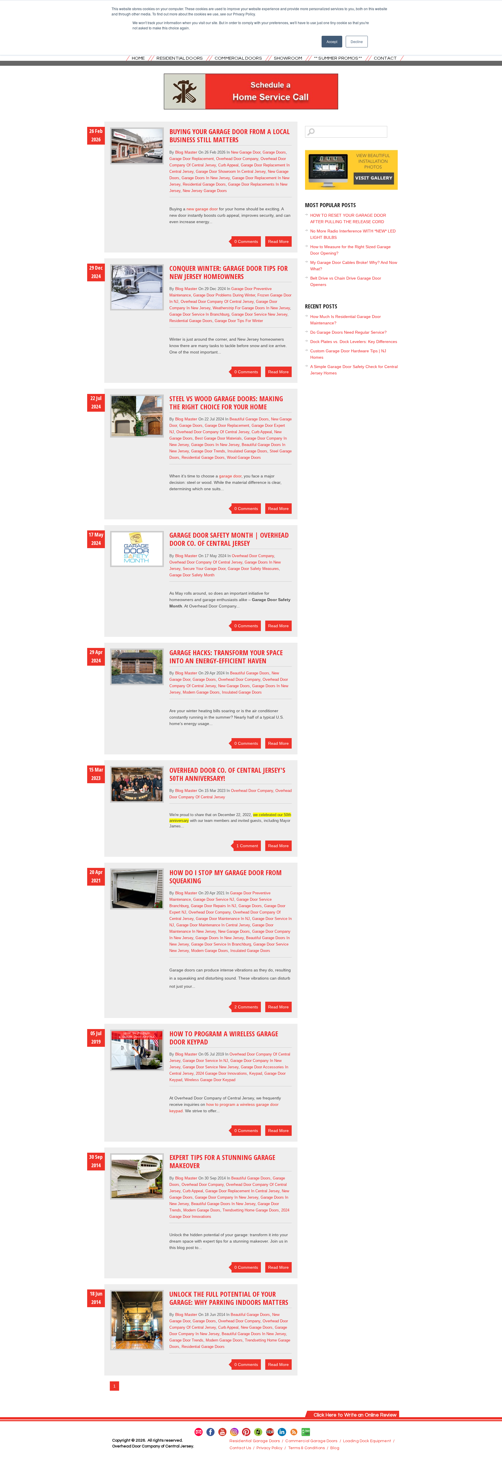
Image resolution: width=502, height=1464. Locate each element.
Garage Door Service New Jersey (259, 314)
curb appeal (228, 165)
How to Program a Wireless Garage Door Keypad (223, 1038)
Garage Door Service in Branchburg (199, 314)
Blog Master (186, 152)
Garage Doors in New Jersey (206, 178)
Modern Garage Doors (201, 692)
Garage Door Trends (208, 451)
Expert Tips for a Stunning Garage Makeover (222, 1161)
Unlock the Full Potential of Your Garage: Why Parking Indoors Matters (228, 1298)
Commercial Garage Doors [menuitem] (311, 1441)
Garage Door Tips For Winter (239, 321)
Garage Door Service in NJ (205, 1060)
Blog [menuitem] (334, 1448)
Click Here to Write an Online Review (355, 1415)
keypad (255, 1073)
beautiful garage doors (249, 419)
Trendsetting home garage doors (251, 1210)
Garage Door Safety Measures (253, 568)
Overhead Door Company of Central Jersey (217, 301)
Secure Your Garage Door (204, 568)
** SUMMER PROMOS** (338, 58)
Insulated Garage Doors (247, 451)
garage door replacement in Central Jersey (242, 1191)
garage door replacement (191, 159)
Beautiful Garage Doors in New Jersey (223, 1204)
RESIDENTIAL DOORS (180, 58)
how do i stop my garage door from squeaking (225, 876)
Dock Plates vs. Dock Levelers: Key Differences (353, 341)
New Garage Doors (234, 686)
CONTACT (385, 58)
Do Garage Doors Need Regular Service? (348, 332)
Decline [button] (357, 41)
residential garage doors (204, 184)
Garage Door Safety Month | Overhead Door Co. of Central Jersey (229, 539)
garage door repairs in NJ (213, 906)
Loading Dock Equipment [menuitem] (367, 1441)
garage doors (274, 152)
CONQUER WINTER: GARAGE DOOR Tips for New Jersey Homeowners (228, 272)
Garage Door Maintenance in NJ (223, 918)
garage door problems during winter (224, 295)
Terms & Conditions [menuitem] (306, 1448)
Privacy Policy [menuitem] (269, 1448)
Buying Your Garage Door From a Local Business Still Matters (229, 135)
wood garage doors (244, 457)
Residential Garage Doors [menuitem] (255, 1441)
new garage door (245, 152)
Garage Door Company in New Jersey (226, 1197)
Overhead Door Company (237, 159)
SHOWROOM (288, 58)
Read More (278, 241)
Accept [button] (332, 41)
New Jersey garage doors (205, 191)
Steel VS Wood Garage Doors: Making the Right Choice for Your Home (226, 402)
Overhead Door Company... (214, 606)
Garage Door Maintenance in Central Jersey (213, 925)
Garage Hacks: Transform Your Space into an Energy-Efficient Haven (226, 656)
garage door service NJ (213, 899)
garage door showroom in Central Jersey (231, 171)
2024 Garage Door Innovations (221, 1073)
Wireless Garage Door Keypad (209, 1080)
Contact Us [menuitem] (240, 1448)
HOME (138, 58)
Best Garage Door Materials (218, 438)
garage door (230, 476)
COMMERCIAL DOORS (238, 58)
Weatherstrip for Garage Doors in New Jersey (251, 308)
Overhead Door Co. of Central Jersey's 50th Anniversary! (227, 774)
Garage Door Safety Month (191, 575)
